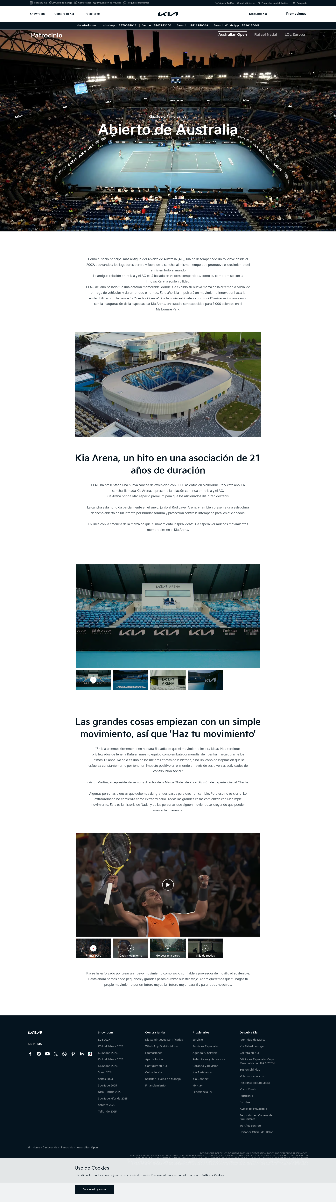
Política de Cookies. (213, 1175)
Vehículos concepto (252, 1076)
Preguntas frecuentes (138, 3)
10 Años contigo (250, 1125)
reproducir (168, 885)
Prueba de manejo (62, 3)
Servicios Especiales (205, 1046)
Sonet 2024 (105, 1072)
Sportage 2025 (107, 1085)
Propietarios (92, 14)
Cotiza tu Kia (40, 3)
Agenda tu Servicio (204, 1053)
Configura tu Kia (156, 1066)
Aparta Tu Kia (226, 3)
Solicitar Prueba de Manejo (163, 1079)
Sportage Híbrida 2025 (113, 1098)
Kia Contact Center (64, 1054)
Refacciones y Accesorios (208, 1059)
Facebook (30, 1054)
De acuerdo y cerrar (94, 1189)
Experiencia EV (202, 1092)
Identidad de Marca (252, 1039)
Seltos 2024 (105, 1079)
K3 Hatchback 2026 (110, 1046)
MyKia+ (197, 1085)
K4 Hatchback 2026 (110, 1059)
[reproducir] (168, 885)
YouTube (47, 1054)
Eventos (245, 1102)
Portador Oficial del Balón (256, 1132)
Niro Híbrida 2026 (109, 1092)
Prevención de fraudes (109, 3)
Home (36, 1147)
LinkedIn (81, 1054)
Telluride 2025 (107, 1111)
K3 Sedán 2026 (107, 1053)
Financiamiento (155, 1085)
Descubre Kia (258, 14)
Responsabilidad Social (255, 1083)
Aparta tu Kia (154, 1059)
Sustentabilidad (250, 1069)
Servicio (197, 1039)
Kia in (35, 1044)
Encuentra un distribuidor (275, 3)
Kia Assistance (202, 1072)
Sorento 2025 (106, 1105)
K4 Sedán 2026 (107, 1066)
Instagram (39, 1054)
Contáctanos (84, 3)
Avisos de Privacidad (253, 1109)
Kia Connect (200, 1079)
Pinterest (73, 1054)
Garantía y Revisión (205, 1066)
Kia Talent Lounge (252, 1046)
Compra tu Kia (64, 14)
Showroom (37, 14)
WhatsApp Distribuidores (161, 1046)
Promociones (153, 1053)
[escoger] (93, 680)
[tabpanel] (168, 126)
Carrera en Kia (249, 1053)
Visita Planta (248, 1089)
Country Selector (246, 3)
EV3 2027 (104, 1039)
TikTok (90, 1054)
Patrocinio (246, 1096)
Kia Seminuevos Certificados (164, 1039)
